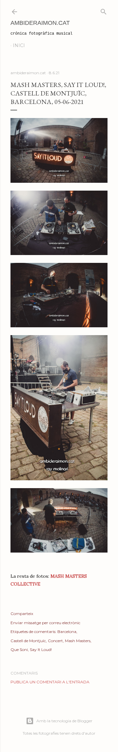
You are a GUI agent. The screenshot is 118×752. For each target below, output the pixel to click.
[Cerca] (104, 10)
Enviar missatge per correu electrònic (45, 622)
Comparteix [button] (21, 613)
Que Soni (19, 649)
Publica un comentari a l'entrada (49, 681)
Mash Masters (77, 640)
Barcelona (66, 631)
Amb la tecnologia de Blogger (64, 720)
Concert (55, 640)
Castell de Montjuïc (28, 640)
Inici (19, 45)
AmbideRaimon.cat (40, 23)
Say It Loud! (41, 649)
